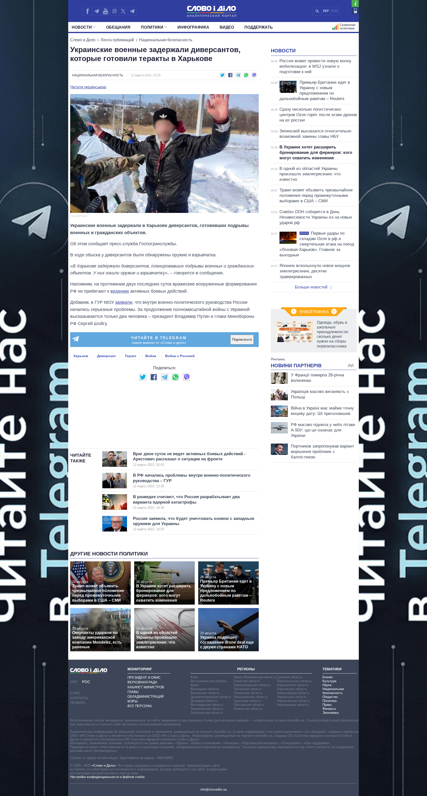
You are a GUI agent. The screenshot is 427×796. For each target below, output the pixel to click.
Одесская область (247, 701)
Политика (329, 701)
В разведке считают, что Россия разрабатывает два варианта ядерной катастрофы (186, 502)
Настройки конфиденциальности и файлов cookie (107, 777)
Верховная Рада (142, 682)
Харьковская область (293, 685)
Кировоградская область (252, 685)
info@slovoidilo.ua (213, 789)
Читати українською (88, 87)
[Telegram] (96, 11)
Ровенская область (248, 709)
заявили (123, 302)
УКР (326, 11)
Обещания (118, 27)
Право (327, 705)
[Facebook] (87, 11)
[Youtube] (105, 11)
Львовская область (248, 693)
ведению (119, 291)
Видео (227, 27)
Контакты (79, 698)
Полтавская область (249, 705)
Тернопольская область (294, 681)
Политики (152, 27)
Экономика (330, 712)
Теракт (130, 356)
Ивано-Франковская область (255, 677)
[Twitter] (123, 11)
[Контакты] (355, 10)
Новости (82, 27)
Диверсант (106, 356)
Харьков (80, 356)
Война (150, 356)
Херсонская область (292, 689)
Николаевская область (251, 697)
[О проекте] (355, 3)
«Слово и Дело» (104, 765)
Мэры (133, 701)
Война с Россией (180, 356)
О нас (75, 693)
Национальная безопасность (165, 40)
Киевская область (247, 681)
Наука (326, 685)
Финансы (329, 709)
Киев (194, 677)
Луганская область (248, 689)
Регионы (246, 669)
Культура (329, 681)
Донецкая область (204, 701)
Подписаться (242, 339)
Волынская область (205, 693)
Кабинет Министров (146, 687)
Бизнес (327, 677)
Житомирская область (207, 705)
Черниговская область (293, 701)
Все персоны (140, 706)
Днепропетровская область (211, 697)
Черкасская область (292, 697)
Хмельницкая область (293, 693)
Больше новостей (311, 287)
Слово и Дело (82, 40)
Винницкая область (205, 689)
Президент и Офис (144, 677)
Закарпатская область (207, 709)
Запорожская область (207, 712)
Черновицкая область (293, 705)
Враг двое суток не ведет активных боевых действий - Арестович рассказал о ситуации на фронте (189, 459)
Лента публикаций (117, 40)
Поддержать (258, 27)
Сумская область (289, 677)
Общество (330, 697)
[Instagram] (114, 11)
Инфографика (193, 27)
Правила (77, 703)
